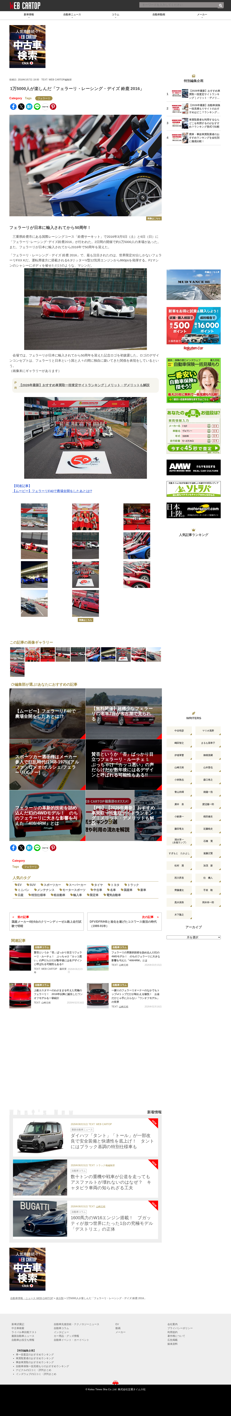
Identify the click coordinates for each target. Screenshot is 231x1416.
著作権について (176, 1335)
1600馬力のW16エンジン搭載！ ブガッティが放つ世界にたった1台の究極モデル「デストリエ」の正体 (112, 1223)
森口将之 (208, 779)
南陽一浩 (208, 792)
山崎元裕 (123, 1006)
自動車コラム (42, 947)
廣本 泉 (179, 804)
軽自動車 (59, 894)
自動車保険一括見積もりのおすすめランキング (42, 1366)
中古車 (97, 889)
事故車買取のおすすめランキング (35, 1362)
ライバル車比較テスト (24, 1332)
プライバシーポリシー (180, 1328)
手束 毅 (208, 890)
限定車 (94, 894)
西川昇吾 (179, 877)
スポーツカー (52, 884)
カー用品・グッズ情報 (66, 1335)
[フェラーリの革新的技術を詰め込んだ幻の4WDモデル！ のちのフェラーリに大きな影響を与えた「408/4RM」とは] (98, 958)
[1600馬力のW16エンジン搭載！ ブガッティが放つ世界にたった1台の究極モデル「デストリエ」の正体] (40, 1219)
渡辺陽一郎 (208, 804)
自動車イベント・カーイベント (71, 1339)
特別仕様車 (38, 894)
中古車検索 (18, 1328)
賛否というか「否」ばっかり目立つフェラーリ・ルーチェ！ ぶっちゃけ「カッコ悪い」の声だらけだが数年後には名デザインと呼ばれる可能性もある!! (58, 958)
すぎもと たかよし (179, 853)
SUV (33, 884)
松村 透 (179, 865)
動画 (118, 1328)
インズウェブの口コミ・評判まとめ (36, 1374)
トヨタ (115, 884)
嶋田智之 (179, 743)
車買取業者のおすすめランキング (35, 1358)
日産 (20, 894)
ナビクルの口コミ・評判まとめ (33, 1370)
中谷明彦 (179, 730)
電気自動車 (113, 894)
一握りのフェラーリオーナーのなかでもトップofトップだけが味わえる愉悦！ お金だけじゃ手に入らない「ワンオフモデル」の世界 (136, 996)
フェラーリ (44, 98)
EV (20, 884)
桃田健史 (208, 816)
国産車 (128, 889)
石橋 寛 (208, 841)
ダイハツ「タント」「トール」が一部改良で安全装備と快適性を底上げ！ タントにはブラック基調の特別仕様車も (112, 1141)
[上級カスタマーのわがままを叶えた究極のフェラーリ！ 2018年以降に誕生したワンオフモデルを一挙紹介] (20, 995)
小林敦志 (179, 779)
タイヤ (98, 884)
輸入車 (77, 894)
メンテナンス (46, 889)
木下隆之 (179, 914)
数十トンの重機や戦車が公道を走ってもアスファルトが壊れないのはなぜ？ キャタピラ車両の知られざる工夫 (111, 1182)
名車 (113, 889)
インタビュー (61, 1332)
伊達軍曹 (179, 755)
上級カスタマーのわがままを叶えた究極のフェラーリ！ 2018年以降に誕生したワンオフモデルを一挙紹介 (58, 994)
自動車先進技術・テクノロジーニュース (76, 1324)
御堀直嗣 (208, 755)
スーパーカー (77, 884)
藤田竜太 (179, 828)
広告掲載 (172, 1339)
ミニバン (23, 889)
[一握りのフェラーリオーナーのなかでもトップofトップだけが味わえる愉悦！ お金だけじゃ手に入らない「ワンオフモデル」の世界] (98, 995)
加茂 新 (208, 865)
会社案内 (172, 1324)
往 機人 (208, 877)
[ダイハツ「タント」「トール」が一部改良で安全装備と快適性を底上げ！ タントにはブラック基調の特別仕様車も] (40, 1136)
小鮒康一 (179, 816)
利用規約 (172, 1332)
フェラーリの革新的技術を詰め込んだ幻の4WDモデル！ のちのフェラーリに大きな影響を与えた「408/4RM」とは (136, 956)
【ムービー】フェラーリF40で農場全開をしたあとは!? (52, 491)
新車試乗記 (18, 1324)
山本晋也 (208, 767)
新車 (143, 889)
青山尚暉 (179, 792)
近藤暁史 (208, 828)
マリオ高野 (208, 730)
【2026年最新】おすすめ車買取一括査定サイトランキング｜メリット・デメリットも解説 (84, 385)
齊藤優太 (179, 890)
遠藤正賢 (208, 853)
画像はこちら (153, 218)
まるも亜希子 (208, 743)
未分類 (60, 1298)
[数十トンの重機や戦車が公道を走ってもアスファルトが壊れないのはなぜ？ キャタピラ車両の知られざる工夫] (40, 1177)
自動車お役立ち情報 (23, 1339)
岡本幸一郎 (208, 902)
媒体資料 (172, 1343)
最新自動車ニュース (82, 1129)
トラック (133, 884)
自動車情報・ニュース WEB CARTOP (31, 1298)
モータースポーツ (74, 889)
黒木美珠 (179, 902)
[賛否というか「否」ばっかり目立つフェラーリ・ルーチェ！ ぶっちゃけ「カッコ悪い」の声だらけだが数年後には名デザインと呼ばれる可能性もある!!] (20, 958)
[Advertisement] (85, 1063)
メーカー (121, 1332)
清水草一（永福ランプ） (179, 841)
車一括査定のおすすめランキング (35, 1354)
